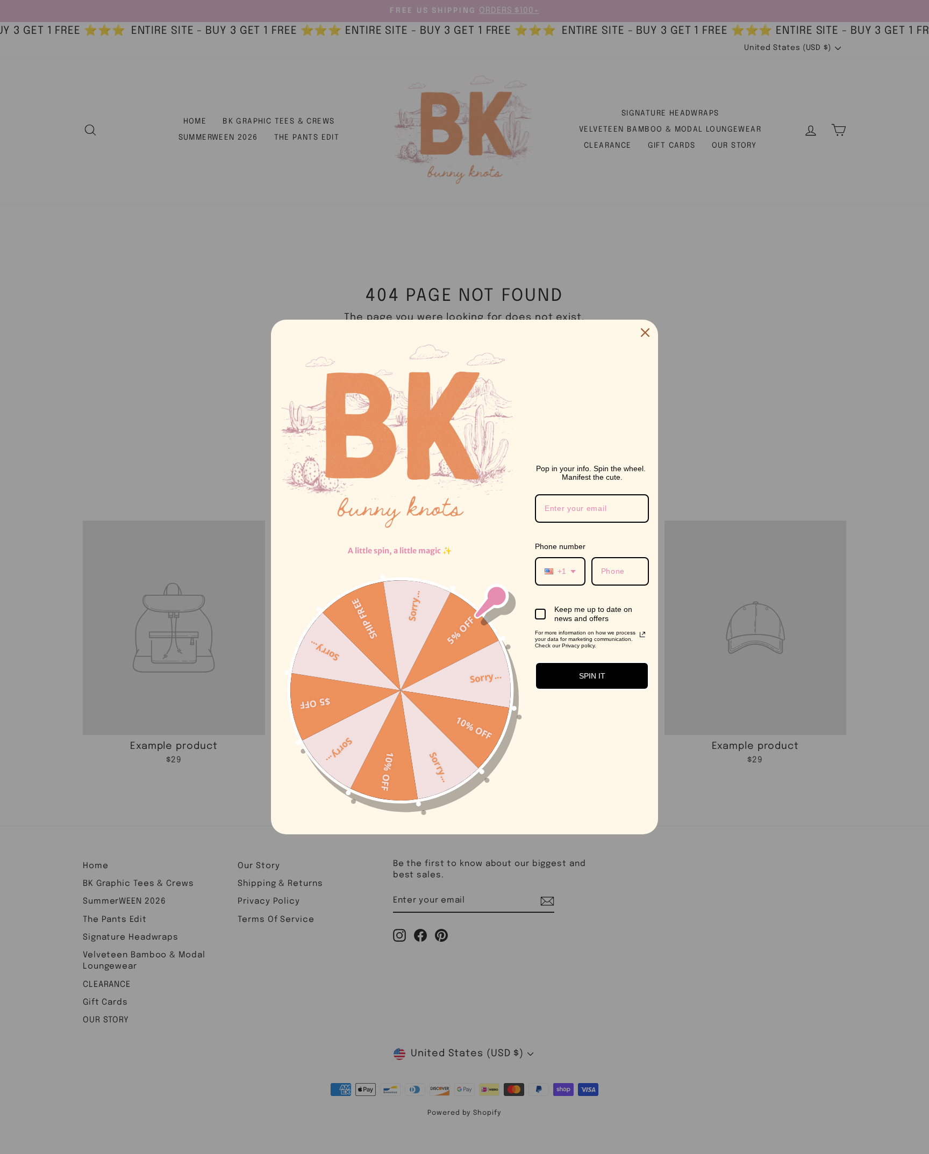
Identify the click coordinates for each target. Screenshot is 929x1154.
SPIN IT (592, 676)
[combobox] (560, 571)
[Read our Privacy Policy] (642, 634)
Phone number (560, 546)
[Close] (645, 332)
